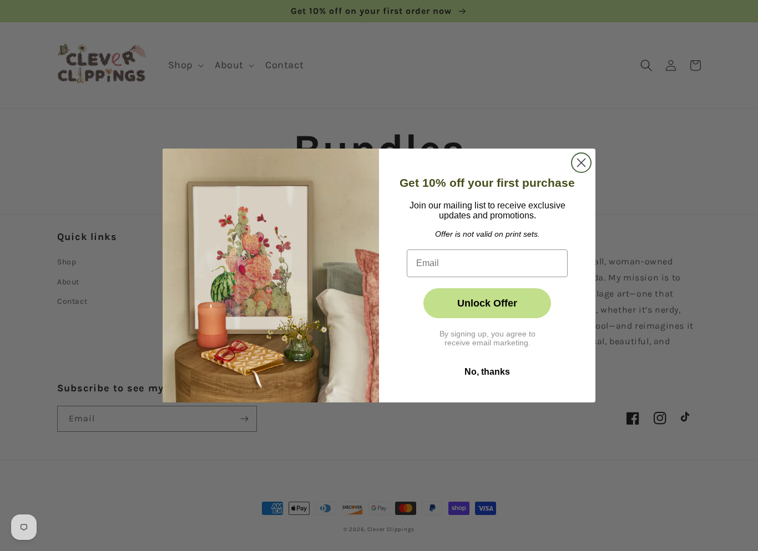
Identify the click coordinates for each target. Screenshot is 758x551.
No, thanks (487, 371)
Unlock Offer (487, 303)
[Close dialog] (581, 162)
